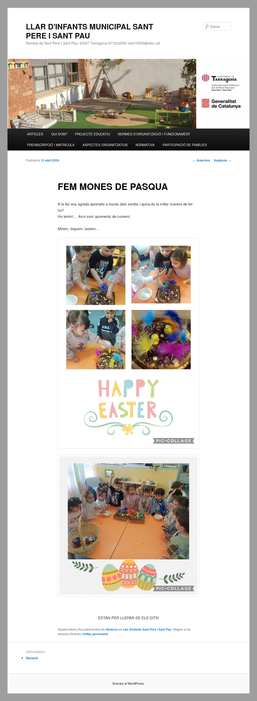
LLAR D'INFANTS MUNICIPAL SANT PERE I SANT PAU (89, 31)
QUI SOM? (59, 134)
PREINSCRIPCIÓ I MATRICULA (51, 144)
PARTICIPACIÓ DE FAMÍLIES (185, 144)
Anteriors (201, 160)
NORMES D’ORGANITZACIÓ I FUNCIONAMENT (154, 134)
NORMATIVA (145, 144)
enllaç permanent (95, 634)
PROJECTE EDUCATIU (92, 134)
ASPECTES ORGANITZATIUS (105, 144)
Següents (222, 160)
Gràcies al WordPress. (128, 683)
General (111, 629)
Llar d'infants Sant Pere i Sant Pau (147, 629)
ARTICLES (35, 134)
